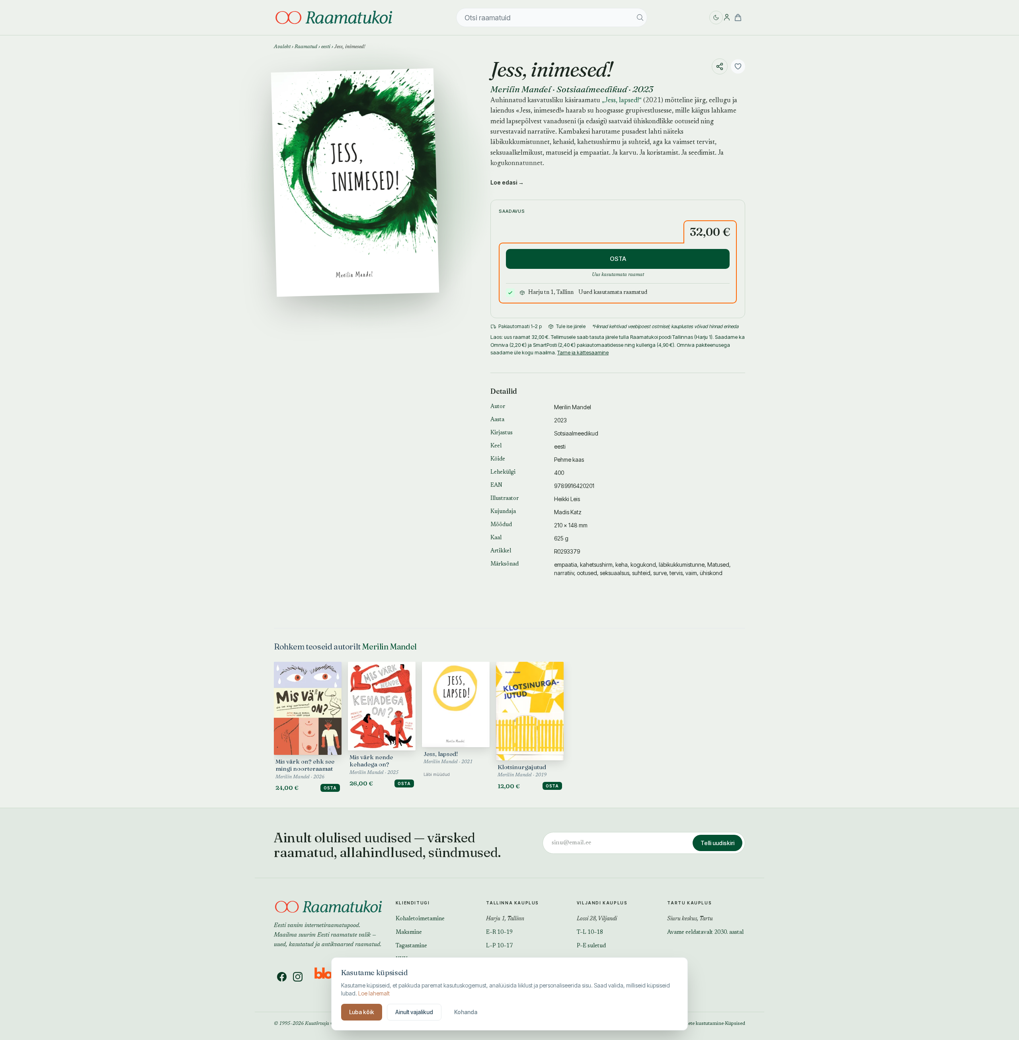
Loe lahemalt (374, 993)
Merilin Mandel (520, 89)
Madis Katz (568, 512)
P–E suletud (591, 946)
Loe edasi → (507, 182)
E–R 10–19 (499, 932)
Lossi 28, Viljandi (597, 919)
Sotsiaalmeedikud (591, 89)
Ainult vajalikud (414, 1012)
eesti (325, 47)
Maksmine (409, 932)
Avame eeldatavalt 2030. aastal (705, 932)
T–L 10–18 (590, 932)
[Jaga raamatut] (720, 66)
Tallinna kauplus (512, 902)
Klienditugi (413, 902)
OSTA (618, 258)
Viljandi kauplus (602, 902)
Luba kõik (361, 1012)
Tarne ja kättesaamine (583, 352)
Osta (330, 787)
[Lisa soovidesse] (738, 66)
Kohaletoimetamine (420, 919)
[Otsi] (640, 17)
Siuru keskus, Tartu (690, 919)
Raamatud (306, 47)
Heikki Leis (567, 499)
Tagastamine (411, 946)
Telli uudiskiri (717, 843)
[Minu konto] (727, 17)
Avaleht (282, 47)
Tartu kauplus (689, 902)
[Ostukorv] (738, 17)
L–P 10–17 (499, 946)
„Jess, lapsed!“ (622, 100)
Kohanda (465, 1012)
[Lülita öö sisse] (716, 17)
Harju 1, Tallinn (505, 919)
